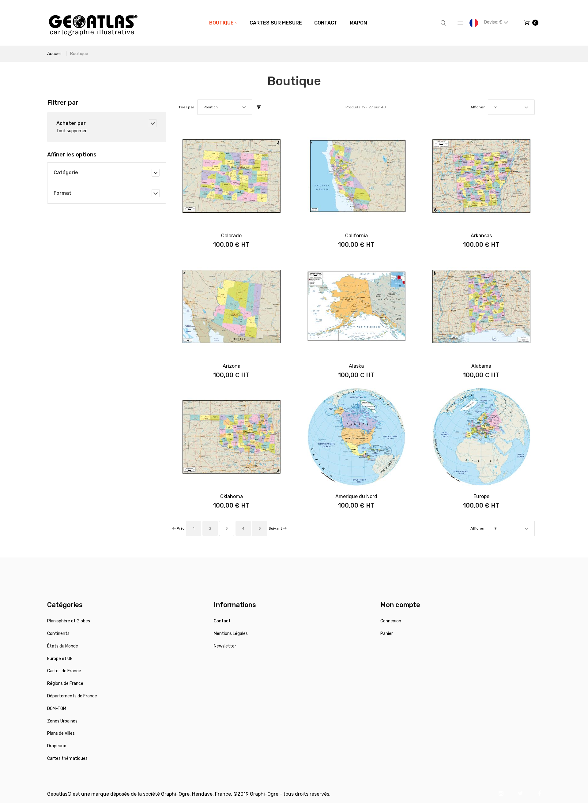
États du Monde (62, 646)
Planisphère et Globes (68, 621)
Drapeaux (56, 746)
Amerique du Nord (356, 496)
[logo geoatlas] (93, 22)
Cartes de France (64, 671)
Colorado (231, 235)
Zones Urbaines (62, 721)
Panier (386, 633)
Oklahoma (231, 496)
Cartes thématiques (67, 758)
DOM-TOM (56, 708)
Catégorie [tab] (66, 172)
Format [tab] (62, 193)
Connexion (390, 621)
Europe (481, 496)
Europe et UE (60, 658)
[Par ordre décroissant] (259, 107)
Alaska (356, 366)
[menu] (288, 23)
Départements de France (72, 696)
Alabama (481, 366)
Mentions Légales (231, 633)
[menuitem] (223, 23)
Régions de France (65, 683)
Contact (222, 621)
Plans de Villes (61, 733)
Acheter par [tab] (71, 123)
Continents (58, 633)
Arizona (231, 366)
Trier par (186, 107)
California (356, 235)
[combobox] (224, 107)
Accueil (54, 53)
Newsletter (225, 646)
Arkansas (481, 235)
